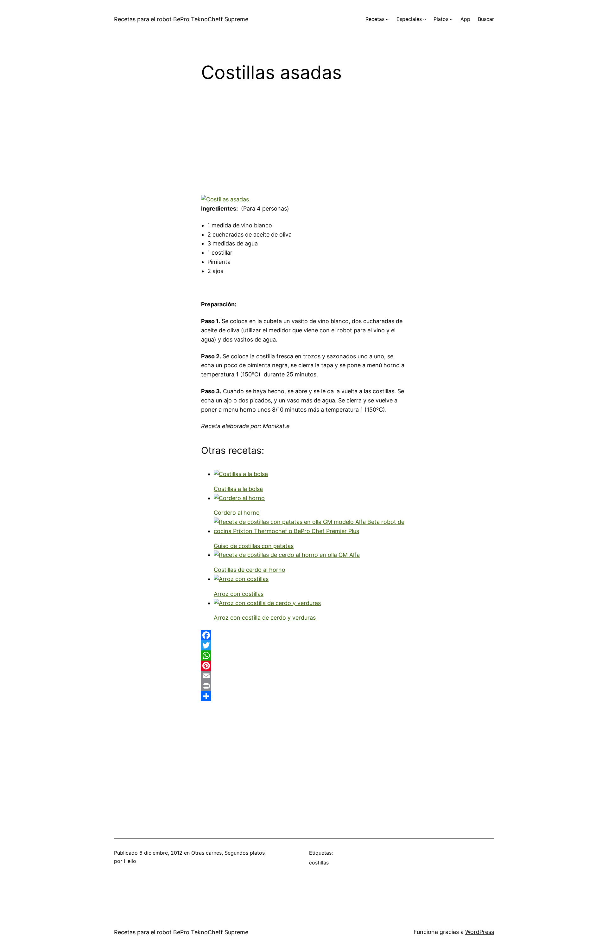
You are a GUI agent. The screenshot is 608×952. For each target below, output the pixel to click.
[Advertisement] (304, 143)
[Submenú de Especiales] (424, 19)
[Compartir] (304, 696)
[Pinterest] (304, 666)
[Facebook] (304, 635)
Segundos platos (245, 853)
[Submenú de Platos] (451, 19)
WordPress (479, 932)
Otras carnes (206, 853)
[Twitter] (304, 645)
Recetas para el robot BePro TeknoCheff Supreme (181, 19)
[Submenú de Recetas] (387, 19)
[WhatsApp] (304, 655)
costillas (319, 862)
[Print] (304, 686)
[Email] (304, 676)
